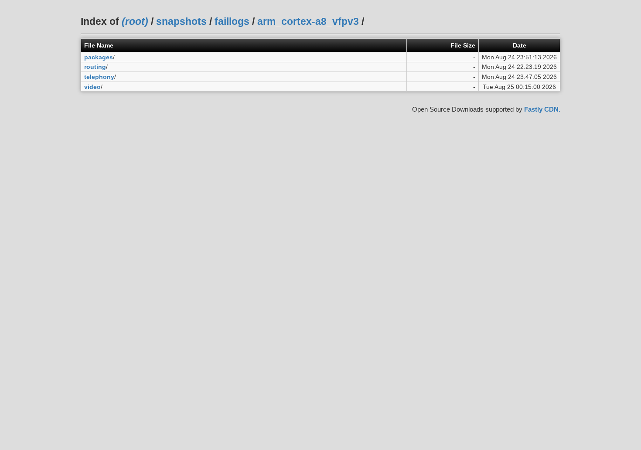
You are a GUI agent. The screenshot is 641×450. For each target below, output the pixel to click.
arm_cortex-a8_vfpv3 (308, 21)
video (92, 86)
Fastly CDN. (542, 109)
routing (95, 66)
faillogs (232, 21)
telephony (99, 76)
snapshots (181, 21)
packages (98, 57)
